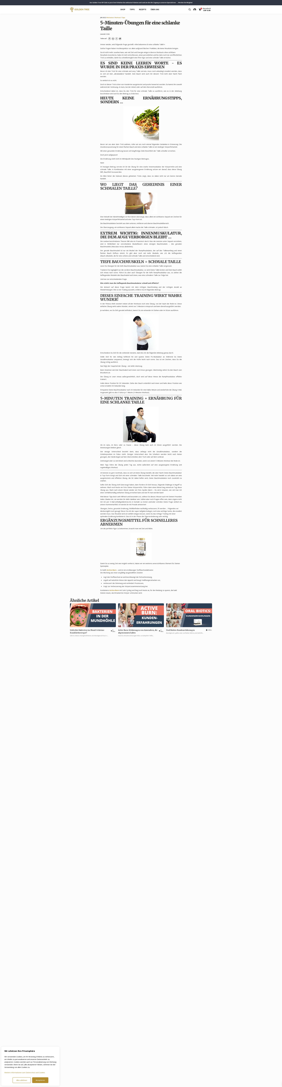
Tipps (132, 9)
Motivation (110, 17)
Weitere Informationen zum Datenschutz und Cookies (24, 1072)
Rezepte (142, 9)
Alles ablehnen (21, 1080)
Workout (118, 17)
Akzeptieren (40, 1080)
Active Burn (111, 570)
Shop (122, 9)
